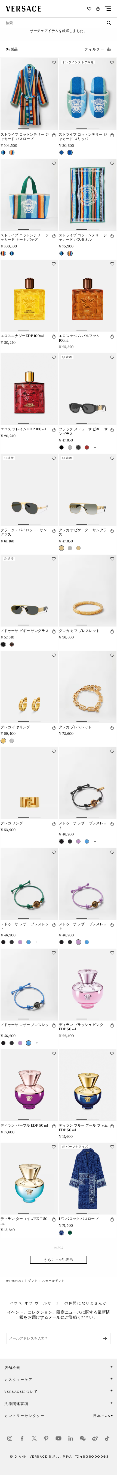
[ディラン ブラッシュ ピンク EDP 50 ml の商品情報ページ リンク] (87, 985)
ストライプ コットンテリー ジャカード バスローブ (25, 136)
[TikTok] (107, 1438)
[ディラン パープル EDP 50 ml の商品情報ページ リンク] (29, 1085)
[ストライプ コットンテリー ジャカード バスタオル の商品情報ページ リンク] (87, 195)
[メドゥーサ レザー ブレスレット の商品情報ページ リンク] (87, 783)
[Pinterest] (46, 1438)
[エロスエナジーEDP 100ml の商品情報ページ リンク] (29, 296)
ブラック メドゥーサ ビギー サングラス (83, 431)
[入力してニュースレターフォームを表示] (105, 1339)
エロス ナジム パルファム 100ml (79, 338)
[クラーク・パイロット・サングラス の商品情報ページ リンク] (29, 490)
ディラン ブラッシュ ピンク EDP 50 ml (81, 1027)
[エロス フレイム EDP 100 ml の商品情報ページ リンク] (29, 389)
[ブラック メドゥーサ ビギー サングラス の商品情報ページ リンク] (87, 389)
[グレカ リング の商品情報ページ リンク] (29, 783)
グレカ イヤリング (15, 727)
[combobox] (58, 23)
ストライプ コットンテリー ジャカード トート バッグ (25, 237)
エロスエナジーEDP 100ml (22, 335)
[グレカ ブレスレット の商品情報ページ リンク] (87, 687)
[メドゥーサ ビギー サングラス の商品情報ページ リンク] (29, 591)
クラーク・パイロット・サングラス (24, 532)
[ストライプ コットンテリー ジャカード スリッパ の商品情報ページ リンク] (87, 94)
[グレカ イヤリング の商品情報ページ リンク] (29, 687)
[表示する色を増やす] (95, 447)
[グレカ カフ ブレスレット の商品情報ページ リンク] (87, 591)
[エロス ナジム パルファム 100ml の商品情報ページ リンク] (87, 296)
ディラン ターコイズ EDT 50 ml (24, 1221)
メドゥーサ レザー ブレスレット (83, 825)
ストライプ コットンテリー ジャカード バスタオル (83, 237)
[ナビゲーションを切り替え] (107, 8)
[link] (14, 1280)
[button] (98, 9)
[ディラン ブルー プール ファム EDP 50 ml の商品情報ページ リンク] (87, 1085)
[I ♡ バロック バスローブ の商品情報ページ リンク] (87, 1179)
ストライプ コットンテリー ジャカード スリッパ (83, 136)
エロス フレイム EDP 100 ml (23, 429)
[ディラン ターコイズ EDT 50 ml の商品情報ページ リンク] (29, 1179)
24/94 (58, 1248)
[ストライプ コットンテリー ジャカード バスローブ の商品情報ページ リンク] (29, 94)
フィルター (94, 49)
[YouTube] (58, 1438)
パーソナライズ (77, 1146)
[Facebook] (22, 1438)
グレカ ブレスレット (75, 727)
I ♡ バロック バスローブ (78, 1218)
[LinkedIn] (70, 1438)
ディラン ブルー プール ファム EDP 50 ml (83, 1127)
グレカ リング (12, 823)
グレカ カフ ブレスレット (79, 630)
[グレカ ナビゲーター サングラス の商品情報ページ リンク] (87, 490)
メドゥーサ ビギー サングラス (25, 630)
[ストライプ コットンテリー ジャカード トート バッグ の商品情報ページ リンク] (29, 195)
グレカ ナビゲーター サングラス (83, 532)
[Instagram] (10, 1438)
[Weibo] (95, 1438)
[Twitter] (34, 1438)
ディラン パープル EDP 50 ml (24, 1125)
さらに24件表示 (58, 1260)
